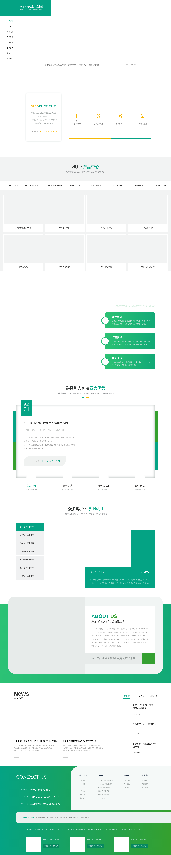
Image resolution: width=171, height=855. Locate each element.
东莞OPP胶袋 (72, 65)
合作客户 (10, 48)
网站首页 (10, 21)
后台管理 (107, 827)
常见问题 (153, 696)
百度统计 (124, 827)
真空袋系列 (117, 186)
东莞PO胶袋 (82, 65)
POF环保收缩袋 (106, 267)
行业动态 (140, 696)
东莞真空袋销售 (147, 228)
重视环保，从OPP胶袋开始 (144, 724)
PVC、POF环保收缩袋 (105, 784)
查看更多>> (101, 798)
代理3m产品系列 (160, 186)
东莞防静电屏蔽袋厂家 (23, 228)
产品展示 (10, 32)
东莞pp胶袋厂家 (94, 65)
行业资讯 (127, 784)
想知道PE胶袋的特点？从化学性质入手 (80, 741)
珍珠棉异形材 (74, 186)
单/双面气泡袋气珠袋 (53, 186)
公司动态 (126, 696)
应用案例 (10, 37)
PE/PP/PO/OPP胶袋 (10, 186)
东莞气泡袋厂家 (85, 815)
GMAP (140, 827)
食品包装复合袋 (106, 228)
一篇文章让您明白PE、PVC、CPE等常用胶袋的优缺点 (36, 742)
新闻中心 (10, 53)
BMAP (132, 827)
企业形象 (10, 42)
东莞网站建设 (80, 827)
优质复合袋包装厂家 (148, 267)
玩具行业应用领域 (98, 572)
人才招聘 (145, 787)
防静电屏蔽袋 (96, 186)
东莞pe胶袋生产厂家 (59, 65)
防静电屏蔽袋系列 (104, 795)
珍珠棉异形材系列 (104, 791)
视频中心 (83, 795)
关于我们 (10, 26)
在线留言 (145, 784)
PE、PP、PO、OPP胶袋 (105, 780)
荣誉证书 (83, 798)
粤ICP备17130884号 (94, 827)
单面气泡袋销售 (64, 267)
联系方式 (145, 780)
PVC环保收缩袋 (64, 228)
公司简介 (83, 780)
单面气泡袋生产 (23, 267)
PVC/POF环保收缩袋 (32, 186)
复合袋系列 (138, 186)
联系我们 (10, 58)
